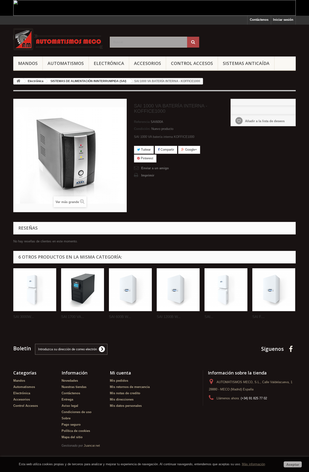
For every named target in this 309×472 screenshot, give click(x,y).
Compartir (167, 149)
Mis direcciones (121, 399)
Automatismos (66, 63)
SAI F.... (258, 317)
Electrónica (109, 63)
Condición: (142, 129)
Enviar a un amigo (155, 168)
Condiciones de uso (76, 412)
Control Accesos (192, 63)
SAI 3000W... (23, 317)
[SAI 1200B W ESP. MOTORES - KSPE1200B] (178, 289)
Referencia (142, 122)
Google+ (190, 149)
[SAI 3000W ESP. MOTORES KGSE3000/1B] (34, 289)
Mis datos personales (126, 406)
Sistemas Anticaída (246, 63)
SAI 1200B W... (169, 317)
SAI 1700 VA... (72, 317)
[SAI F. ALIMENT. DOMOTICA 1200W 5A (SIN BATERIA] (273, 289)
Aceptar (292, 464)
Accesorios (147, 63)
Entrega (67, 399)
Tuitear (145, 149)
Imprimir (147, 175)
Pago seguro (71, 424)
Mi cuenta (120, 373)
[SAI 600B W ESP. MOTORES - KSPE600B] (130, 289)
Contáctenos (259, 19)
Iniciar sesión (283, 19)
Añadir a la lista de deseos (264, 121)
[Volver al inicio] (18, 81)
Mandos (28, 63)
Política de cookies (76, 431)
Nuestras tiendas (74, 387)
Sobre (66, 418)
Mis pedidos (119, 380)
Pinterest (146, 158)
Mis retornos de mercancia (130, 387)
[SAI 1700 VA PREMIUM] (82, 289)
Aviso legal (70, 406)
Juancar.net (92, 445)
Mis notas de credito (125, 393)
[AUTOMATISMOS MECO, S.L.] (58, 39)
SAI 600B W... (120, 317)
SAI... (208, 317)
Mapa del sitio (72, 437)
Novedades (70, 380)
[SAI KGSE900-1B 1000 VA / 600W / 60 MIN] (225, 289)
